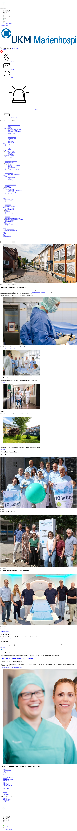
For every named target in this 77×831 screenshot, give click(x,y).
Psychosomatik (10, 180)
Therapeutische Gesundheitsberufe (14, 131)
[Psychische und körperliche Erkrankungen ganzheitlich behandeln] (38, 566)
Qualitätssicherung (11, 141)
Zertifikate (10, 140)
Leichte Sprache (8, 23)
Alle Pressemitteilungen (4, 631)
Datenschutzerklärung (7, 799)
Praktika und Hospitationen (8, 779)
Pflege (4, 143)
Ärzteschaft (10, 179)
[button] (4, 196)
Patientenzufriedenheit (12, 137)
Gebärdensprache (8, 20)
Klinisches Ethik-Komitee (13, 133)
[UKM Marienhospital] (38, 36)
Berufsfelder (7, 176)
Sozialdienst (10, 132)
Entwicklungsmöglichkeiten (10, 185)
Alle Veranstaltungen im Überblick (7, 638)
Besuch (4, 790)
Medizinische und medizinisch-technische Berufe (17, 182)
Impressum (5, 798)
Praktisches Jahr (8, 187)
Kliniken (9, 126)
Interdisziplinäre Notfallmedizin (14, 125)
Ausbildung (7, 186)
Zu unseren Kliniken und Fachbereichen (8, 348)
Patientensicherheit (11, 136)
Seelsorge (5, 793)
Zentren (9, 127)
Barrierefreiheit (6, 800)
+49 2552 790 (15, 48)
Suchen (14, 284)
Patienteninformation (12, 138)
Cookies (4, 801)
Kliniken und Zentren (9, 124)
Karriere (4, 175)
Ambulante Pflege (11, 177)
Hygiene (9, 139)
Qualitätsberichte (11, 142)
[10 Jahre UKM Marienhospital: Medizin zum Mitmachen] (38, 507)
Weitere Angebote (8, 128)
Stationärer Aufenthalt (7, 788)
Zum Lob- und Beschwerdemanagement (17, 658)
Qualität (6, 134)
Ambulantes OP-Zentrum (12, 130)
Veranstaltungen (6, 794)
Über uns (4, 188)
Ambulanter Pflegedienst (7, 785)
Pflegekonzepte (6, 784)
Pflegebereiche (5, 783)
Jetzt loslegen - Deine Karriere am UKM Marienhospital (11, 667)
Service (4, 150)
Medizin (4, 122)
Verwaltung (10, 181)
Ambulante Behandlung (7, 789)
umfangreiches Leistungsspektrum (38, 292)
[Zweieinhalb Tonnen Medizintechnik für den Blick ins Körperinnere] (38, 624)
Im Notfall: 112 (3, 49)
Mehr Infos (2, 382)
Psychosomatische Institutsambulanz (14, 129)
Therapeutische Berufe (12, 184)
